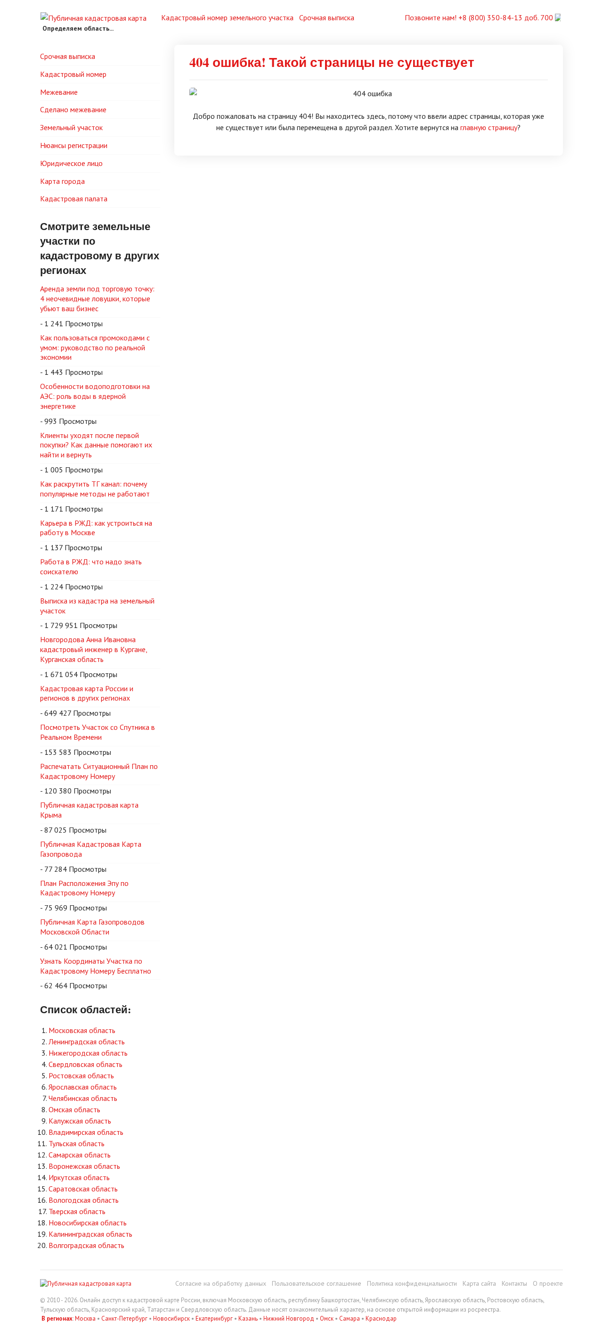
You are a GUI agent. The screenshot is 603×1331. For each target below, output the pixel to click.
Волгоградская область (86, 1245)
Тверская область (77, 1211)
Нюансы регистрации (73, 145)
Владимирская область (86, 1132)
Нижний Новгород (288, 1318)
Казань (248, 1318)
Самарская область (80, 1154)
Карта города (62, 181)
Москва (85, 1318)
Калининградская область (90, 1234)
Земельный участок (71, 127)
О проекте (548, 1283)
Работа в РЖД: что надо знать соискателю (91, 566)
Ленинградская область (87, 1041)
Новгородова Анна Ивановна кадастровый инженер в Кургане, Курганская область (93, 649)
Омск (327, 1318)
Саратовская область (83, 1188)
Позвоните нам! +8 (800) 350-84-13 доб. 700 (480, 17)
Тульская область (77, 1143)
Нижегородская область (88, 1053)
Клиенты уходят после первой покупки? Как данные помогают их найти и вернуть (96, 445)
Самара (349, 1318)
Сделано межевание (73, 109)
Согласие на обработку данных (220, 1283)
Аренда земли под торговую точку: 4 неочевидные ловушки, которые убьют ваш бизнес (97, 298)
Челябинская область (83, 1098)
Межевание (59, 92)
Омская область (74, 1109)
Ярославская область (83, 1086)
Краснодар (381, 1318)
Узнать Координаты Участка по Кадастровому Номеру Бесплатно (95, 966)
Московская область (82, 1030)
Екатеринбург (214, 1318)
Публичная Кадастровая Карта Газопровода (90, 849)
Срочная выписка (326, 17)
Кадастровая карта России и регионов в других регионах (86, 693)
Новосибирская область (88, 1222)
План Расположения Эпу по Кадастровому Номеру (84, 888)
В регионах (57, 1318)
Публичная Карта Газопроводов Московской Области (92, 926)
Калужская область (80, 1120)
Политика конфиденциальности (412, 1283)
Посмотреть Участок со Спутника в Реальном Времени (97, 732)
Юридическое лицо (71, 163)
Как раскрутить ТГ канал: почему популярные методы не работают (95, 488)
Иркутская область (79, 1177)
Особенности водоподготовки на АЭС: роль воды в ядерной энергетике (95, 396)
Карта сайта (479, 1283)
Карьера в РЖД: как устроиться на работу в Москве (96, 527)
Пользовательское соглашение (316, 1283)
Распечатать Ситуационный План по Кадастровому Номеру (99, 771)
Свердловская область (85, 1064)
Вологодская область (84, 1200)
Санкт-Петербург (124, 1318)
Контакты (514, 1283)
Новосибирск (171, 1318)
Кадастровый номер (73, 74)
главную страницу (488, 127)
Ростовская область (81, 1075)
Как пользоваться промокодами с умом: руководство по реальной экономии (95, 347)
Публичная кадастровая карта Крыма (89, 809)
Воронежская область (84, 1166)
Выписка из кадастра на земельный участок (97, 605)
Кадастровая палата (73, 198)
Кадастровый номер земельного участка (227, 17)
